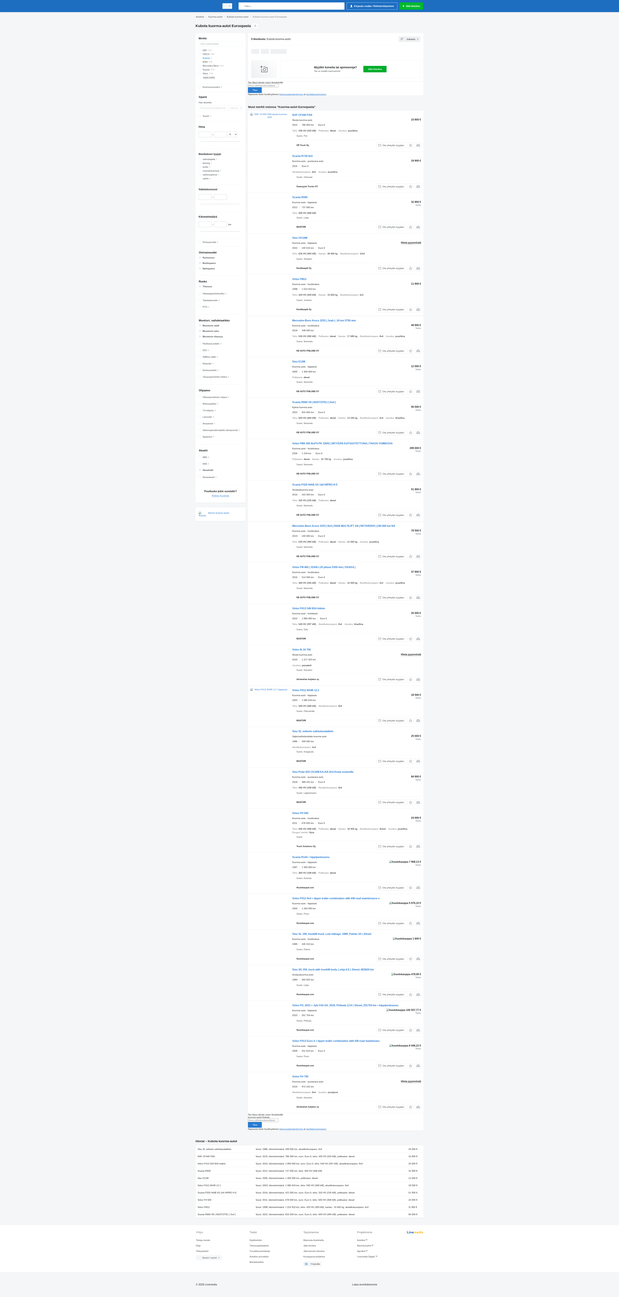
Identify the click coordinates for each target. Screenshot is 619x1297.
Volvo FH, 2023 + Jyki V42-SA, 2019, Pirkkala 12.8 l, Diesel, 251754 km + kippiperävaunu (345, 1005)
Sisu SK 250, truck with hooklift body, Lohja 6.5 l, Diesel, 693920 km (333, 969)
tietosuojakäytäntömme (291, 94)
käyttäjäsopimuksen (316, 94)
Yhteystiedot (202, 1251)
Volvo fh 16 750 (301, 649)
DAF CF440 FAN (302, 115)
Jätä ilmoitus (375, 69)
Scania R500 (300, 197)
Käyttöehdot (256, 1240)
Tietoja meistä (203, 1240)
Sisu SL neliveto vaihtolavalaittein (312, 731)
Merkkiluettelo (257, 1262)
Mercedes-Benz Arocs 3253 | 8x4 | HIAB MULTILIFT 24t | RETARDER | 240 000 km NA (343, 526)
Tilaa (254, 90)
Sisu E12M (298, 361)
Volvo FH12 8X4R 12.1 (305, 690)
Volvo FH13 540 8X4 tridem (308, 608)
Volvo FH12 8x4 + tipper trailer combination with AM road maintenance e (336, 898)
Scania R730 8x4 (302, 156)
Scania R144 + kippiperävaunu (310, 857)
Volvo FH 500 (300, 813)
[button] (410, 145)
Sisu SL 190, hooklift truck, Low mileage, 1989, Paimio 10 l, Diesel (331, 934)
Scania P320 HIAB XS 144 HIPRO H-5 (314, 484)
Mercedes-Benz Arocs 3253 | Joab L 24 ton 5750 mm (324, 320)
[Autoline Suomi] (207, 6)
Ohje (198, 1245)
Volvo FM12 (299, 279)
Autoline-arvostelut (259, 1256)
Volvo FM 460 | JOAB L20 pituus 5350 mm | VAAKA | (323, 567)
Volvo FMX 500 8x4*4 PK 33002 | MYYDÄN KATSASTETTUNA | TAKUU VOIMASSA (342, 443)
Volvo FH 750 (300, 1076)
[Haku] (242, 6)
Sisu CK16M (299, 237)
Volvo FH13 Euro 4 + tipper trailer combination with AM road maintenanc (336, 1041)
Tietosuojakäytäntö (259, 1245)
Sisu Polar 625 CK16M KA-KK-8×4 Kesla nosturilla (322, 772)
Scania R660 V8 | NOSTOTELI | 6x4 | (314, 402)
